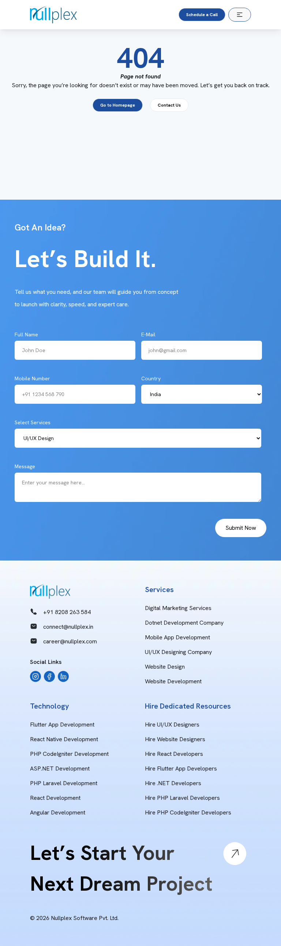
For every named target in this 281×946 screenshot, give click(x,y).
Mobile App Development (177, 637)
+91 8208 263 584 (67, 612)
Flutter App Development (62, 724)
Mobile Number (32, 378)
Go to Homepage (117, 105)
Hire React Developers (174, 754)
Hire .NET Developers (173, 783)
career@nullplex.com (70, 641)
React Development (55, 798)
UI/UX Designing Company (178, 652)
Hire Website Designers (175, 739)
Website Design (165, 666)
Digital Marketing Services (178, 608)
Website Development (173, 681)
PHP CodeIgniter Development (69, 754)
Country (151, 378)
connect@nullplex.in (68, 627)
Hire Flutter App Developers (181, 768)
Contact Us (169, 105)
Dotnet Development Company (184, 623)
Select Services (32, 422)
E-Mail (148, 334)
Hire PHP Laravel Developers (182, 798)
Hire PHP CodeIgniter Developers (188, 812)
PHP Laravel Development (63, 783)
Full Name (26, 334)
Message (25, 466)
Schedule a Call (202, 15)
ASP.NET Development (60, 768)
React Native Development (64, 739)
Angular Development (57, 812)
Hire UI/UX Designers (172, 724)
